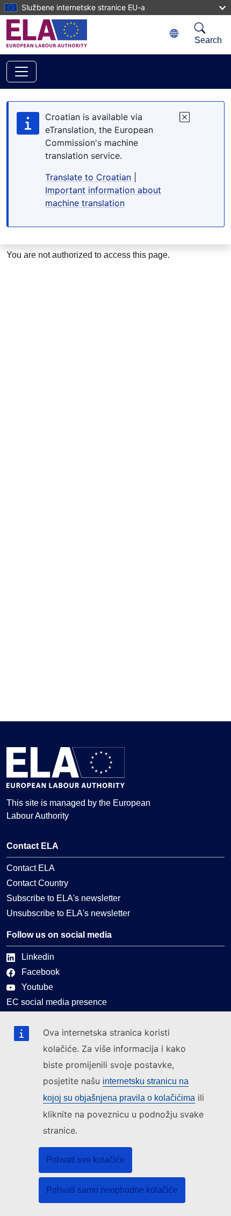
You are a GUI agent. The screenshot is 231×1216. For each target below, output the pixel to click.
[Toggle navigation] (21, 71)
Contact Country (37, 883)
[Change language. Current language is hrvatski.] (174, 33)
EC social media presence (56, 1002)
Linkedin (37, 956)
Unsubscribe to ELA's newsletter (68, 913)
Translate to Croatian (88, 177)
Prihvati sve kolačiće (85, 1159)
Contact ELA (30, 868)
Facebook (40, 971)
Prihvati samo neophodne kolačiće (112, 1189)
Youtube (37, 987)
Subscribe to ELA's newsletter (63, 898)
